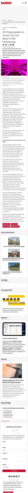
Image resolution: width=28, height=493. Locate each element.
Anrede (4, 447)
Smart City (14, 224)
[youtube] (19, 476)
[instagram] (14, 476)
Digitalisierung (15, 226)
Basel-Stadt (6, 226)
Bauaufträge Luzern (8, 414)
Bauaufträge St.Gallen (8, 415)
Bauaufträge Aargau (8, 410)
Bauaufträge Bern (7, 412)
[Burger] (25, 3)
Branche (4, 464)
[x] (9, 476)
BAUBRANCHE (13, 27)
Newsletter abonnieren (14, 480)
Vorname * (4, 453)
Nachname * (5, 458)
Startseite (3, 20)
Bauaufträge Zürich (8, 417)
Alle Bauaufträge (5, 421)
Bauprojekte (6, 224)
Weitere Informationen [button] (9, 489)
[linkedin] (16, 476)
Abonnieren (14, 470)
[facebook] (12, 476)
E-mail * (4, 441)
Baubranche (10, 20)
